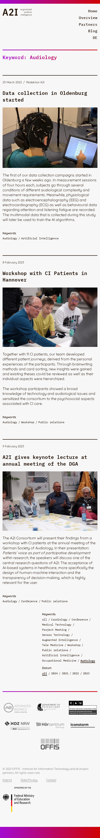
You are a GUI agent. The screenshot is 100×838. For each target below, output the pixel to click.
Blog (92, 31)
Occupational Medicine (59, 660)
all (44, 619)
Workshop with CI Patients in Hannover (45, 276)
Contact (51, 780)
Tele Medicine (52, 645)
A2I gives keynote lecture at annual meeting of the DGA (45, 460)
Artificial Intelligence (61, 655)
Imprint (7, 780)
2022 (75, 673)
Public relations (55, 650)
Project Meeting (54, 629)
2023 (86, 673)
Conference (80, 619)
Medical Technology (56, 624)
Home (92, 11)
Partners (88, 24)
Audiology (87, 661)
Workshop (73, 645)
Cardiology (59, 619)
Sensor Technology (56, 634)
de (95, 37)
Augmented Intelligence (60, 640)
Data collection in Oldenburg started (45, 95)
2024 (54, 673)
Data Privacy (29, 780)
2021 (65, 673)
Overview (88, 17)
